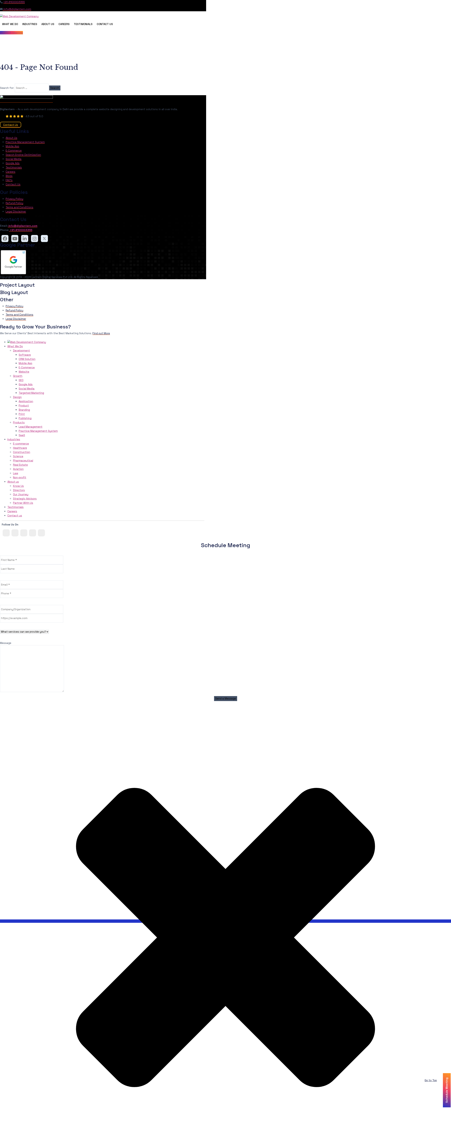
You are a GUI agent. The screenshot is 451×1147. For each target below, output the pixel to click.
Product (24, 405)
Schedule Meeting (11, 32)
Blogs (9, 176)
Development (21, 350)
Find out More (101, 333)
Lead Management (30, 426)
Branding (24, 409)
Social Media (13, 159)
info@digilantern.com (17, 9)
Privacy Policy (14, 198)
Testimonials (83, 24)
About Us (47, 24)
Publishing (25, 418)
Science (18, 456)
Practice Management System (25, 142)
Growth (17, 376)
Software (25, 354)
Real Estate (20, 464)
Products (19, 422)
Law (15, 473)
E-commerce (21, 443)
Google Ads (13, 163)
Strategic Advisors (25, 498)
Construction (21, 452)
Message (5, 643)
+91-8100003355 (14, 2)
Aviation (18, 469)
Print (22, 414)
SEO (21, 380)
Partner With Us (23, 502)
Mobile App (12, 146)
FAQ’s (9, 180)
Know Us (18, 486)
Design (17, 397)
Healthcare (20, 447)
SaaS (22, 435)
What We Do (10, 24)
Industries (29, 24)
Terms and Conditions (19, 207)
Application (26, 401)
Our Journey (20, 494)
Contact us (14, 515)
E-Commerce (14, 150)
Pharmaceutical (23, 460)
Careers (64, 24)
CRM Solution (27, 359)
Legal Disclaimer (16, 211)
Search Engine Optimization (23, 154)
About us (13, 481)
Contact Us (105, 24)
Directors (19, 490)
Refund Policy (14, 203)
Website (24, 371)
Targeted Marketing (31, 392)
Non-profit (19, 477)
